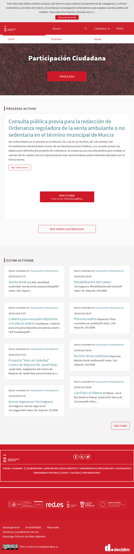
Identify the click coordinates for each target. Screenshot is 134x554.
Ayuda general (11, 527)
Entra (119, 28)
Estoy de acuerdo (67, 17)
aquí (90, 12)
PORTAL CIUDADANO (13, 468)
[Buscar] (85, 28)
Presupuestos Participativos (44, 270)
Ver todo (120, 425)
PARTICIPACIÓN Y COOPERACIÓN (114, 468)
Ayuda (97, 39)
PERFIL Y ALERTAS (71, 472)
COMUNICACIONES (91, 472)
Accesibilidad (33, 527)
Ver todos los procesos (67, 229)
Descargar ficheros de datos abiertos (24, 536)
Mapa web (53, 527)
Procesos (56, 39)
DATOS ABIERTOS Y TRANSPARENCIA (78, 468)
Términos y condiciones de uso (21, 532)
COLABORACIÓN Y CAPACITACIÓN (42, 468)
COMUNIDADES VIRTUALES (46, 472)
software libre (48, 547)
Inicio (11, 39)
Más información (21, 167)
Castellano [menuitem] (100, 28)
